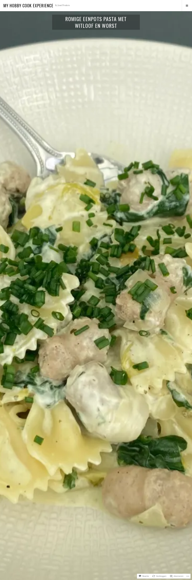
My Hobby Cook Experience (28, 5)
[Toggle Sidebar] (187, 5)
